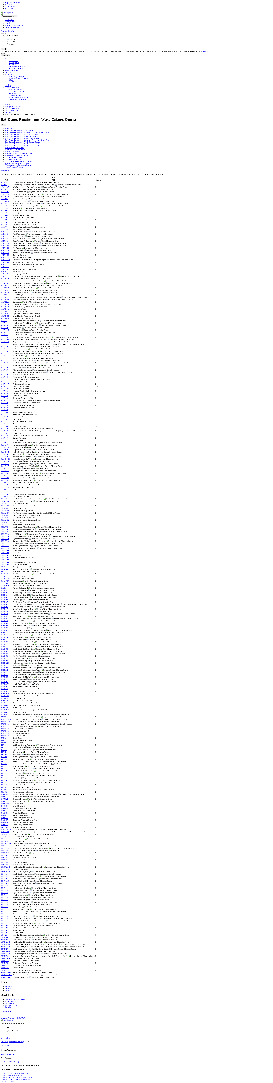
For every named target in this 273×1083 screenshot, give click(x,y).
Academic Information (17, 91)
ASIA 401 (4, 377)
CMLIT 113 (5, 546)
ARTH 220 (5, 302)
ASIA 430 (4, 417)
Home (7, 59)
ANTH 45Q (5, 246)
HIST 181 (4, 649)
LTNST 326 (5, 832)
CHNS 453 (5, 522)
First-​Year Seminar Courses (14, 148)
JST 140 (4, 764)
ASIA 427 (4, 414)
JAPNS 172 (5, 726)
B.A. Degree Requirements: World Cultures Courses (22, 142)
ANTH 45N (5, 243)
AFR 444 (4, 217)
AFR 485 (4, 229)
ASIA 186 (4, 367)
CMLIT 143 (5, 548)
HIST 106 (4, 604)
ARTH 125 (5, 292)
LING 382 (4, 827)
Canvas (7, 990)
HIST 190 (4, 658)
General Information (12, 88)
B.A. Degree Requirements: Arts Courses (19, 130)
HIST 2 (3, 588)
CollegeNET (9, 988)
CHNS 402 (5, 503)
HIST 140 (4, 618)
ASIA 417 (4, 400)
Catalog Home (10, 6)
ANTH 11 (4, 241)
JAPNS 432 (5, 740)
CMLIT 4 (4, 529)
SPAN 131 (5, 937)
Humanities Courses (12, 151)
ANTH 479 (5, 276)
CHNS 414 (5, 506)
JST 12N (4, 747)
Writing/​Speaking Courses (14, 167)
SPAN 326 (5, 956)
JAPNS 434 (5, 743)
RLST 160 (4, 916)
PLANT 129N (6, 843)
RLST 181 (4, 921)
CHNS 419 (5, 518)
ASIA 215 (4, 372)
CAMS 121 (5, 468)
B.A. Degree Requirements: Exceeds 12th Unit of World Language (27, 132)
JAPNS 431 (5, 738)
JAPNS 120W (6, 719)
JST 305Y (4, 785)
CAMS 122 (5, 471)
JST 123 (4, 761)
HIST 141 (4, 621)
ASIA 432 (4, 421)
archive (205, 51)
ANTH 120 (5, 248)
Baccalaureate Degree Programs (20, 76)
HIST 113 (4, 609)
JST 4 (3, 745)
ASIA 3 (4, 321)
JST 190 (4, 775)
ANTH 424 (5, 269)
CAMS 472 (5, 492)
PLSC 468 (4, 862)
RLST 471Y (5, 928)
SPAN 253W (5, 949)
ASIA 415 (4, 396)
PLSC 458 (4, 860)
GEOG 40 (4, 574)
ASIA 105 (4, 337)
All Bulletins (9, 20)
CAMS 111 (5, 461)
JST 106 (4, 750)
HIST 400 (4, 686)
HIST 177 (4, 642)
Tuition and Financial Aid (18, 99)
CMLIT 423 (5, 555)
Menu (3, 125)
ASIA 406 (4, 391)
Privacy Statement (11, 1001)
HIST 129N (5, 611)
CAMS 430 (5, 487)
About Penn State (15, 95)
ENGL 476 (5, 569)
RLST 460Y (5, 925)
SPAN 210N (5, 942)
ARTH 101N (5, 288)
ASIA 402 (4, 379)
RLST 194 (4, 923)
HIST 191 (4, 661)
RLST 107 (4, 895)
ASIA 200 (4, 370)
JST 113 (4, 757)
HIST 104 (4, 600)
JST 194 (4, 780)
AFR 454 (4, 224)
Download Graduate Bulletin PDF (12, 1075)
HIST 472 (4, 698)
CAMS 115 (5, 466)
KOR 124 (4, 801)
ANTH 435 (5, 271)
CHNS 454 (5, 525)
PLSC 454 (4, 857)
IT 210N (4, 714)
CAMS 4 (4, 443)
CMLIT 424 (5, 557)
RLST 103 (4, 888)
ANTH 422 (5, 264)
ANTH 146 (5, 253)
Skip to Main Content (12, 3)
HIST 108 (4, 607)
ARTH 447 (5, 314)
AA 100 (4, 182)
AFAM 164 (5, 192)
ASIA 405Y (5, 389)
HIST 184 (4, 654)
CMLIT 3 (4, 527)
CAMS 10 (4, 445)
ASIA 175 (4, 358)
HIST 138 (4, 616)
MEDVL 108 (5, 834)
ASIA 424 (4, 407)
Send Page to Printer (8, 1054)
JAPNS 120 (5, 717)
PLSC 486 (4, 865)
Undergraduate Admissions (18, 97)
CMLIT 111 (5, 543)
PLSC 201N (5, 848)
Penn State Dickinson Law (14, 25)
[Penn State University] (7, 12)
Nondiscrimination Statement (15, 999)
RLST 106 (4, 893)
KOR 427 (4, 820)
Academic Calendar (11, 70)
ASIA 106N (5, 339)
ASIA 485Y (5, 435)
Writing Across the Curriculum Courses (18, 165)
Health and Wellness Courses (15, 150)
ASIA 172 (4, 353)
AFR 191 (4, 199)
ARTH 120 (5, 290)
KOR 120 (4, 797)
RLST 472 (4, 930)
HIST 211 (4, 670)
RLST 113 (4, 902)
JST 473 (4, 792)
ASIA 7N (4, 325)
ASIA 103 (4, 332)
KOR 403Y (5, 804)
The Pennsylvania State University (12, 1042)
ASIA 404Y (5, 384)
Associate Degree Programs (18, 78)
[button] (5, 170)
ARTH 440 (5, 309)
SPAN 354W (5, 958)
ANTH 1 (4, 232)
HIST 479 (4, 703)
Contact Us (7, 1011)
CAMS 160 (5, 478)
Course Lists (9, 112)
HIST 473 (4, 700)
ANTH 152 (5, 255)
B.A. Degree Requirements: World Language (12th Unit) (24, 144)
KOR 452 (4, 825)
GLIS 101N (5, 581)
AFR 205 (4, 206)
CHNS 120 (5, 499)
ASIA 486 (4, 438)
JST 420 (4, 787)
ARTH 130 (5, 295)
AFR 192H (5, 201)
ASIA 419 (4, 405)
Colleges (8, 86)
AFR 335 (4, 208)
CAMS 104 (5, 454)
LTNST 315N (6, 829)
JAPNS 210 (5, 729)
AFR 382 (4, 213)
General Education (15, 93)
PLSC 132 (4, 846)
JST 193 (4, 778)
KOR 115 (4, 794)
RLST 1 (4, 874)
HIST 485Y (5, 710)
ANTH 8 (4, 236)
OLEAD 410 (5, 836)
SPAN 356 (5, 963)
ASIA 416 (4, 398)
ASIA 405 (4, 386)
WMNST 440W (6, 977)
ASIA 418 (4, 403)
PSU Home (9, 8)
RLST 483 (4, 932)
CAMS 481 (5, 494)
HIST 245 (4, 675)
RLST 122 (4, 909)
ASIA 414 (4, 393)
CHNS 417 (5, 513)
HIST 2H (4, 590)
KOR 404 (4, 806)
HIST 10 (4, 593)
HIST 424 (4, 689)
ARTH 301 (5, 304)
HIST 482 (4, 705)
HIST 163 (4, 625)
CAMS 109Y (5, 459)
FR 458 (3, 571)
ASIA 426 (4, 412)
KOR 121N (5, 799)
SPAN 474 (5, 968)
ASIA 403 (4, 382)
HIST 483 (4, 707)
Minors (11, 80)
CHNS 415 (5, 508)
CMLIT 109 (5, 541)
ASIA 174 (4, 356)
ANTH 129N (5, 250)
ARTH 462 (5, 318)
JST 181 (4, 771)
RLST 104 (4, 890)
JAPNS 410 (5, 733)
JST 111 (4, 752)
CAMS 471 (5, 489)
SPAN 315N (5, 954)
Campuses (8, 84)
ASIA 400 (4, 375)
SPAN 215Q (5, 947)
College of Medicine (12, 27)
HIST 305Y (5, 684)
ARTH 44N (5, 285)
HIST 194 (4, 668)
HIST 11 (4, 595)
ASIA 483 (4, 433)
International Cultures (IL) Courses (17, 155)
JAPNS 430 (5, 736)
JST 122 (4, 759)
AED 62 (4, 185)
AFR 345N (5, 210)
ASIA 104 (4, 335)
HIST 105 (4, 602)
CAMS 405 (5, 485)
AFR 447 (4, 222)
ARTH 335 (5, 307)
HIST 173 (4, 635)
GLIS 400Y (5, 586)
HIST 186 (4, 656)
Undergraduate (10, 22)
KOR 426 (4, 818)
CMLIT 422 (5, 553)
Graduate (8, 24)
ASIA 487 (4, 440)
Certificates (13, 82)
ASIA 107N (5, 342)
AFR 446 (4, 220)
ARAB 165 (5, 283)
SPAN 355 (5, 961)
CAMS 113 (5, 464)
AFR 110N (5, 196)
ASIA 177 (4, 360)
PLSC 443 (4, 855)
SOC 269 (4, 935)
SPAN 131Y (5, 940)
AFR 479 (4, 227)
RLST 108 (4, 897)
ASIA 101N (5, 330)
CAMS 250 (5, 482)
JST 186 (4, 773)
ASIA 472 (4, 431)
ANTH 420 (5, 262)
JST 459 (4, 789)
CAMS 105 (5, 457)
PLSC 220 (4, 850)
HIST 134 (4, 614)
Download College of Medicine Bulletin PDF (16, 1079)
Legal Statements (11, 1005)
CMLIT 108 (5, 539)
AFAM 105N (5, 187)
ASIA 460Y (5, 428)
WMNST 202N (6, 975)
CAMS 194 (5, 480)
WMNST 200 (6, 972)
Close (7, 1081)
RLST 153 (4, 914)
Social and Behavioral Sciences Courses (18, 161)
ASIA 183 (4, 365)
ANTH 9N (5, 239)
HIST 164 (4, 628)
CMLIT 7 (4, 532)
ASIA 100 (4, 328)
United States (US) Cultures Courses (17, 163)
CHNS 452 (5, 520)
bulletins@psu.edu (7, 1038)
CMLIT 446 (5, 562)
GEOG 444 (5, 578)
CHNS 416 (5, 511)
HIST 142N (5, 623)
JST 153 (4, 766)
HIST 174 (4, 637)
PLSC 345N (5, 853)
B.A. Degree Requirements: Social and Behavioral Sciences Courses (28, 140)
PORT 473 (5, 869)
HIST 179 (4, 646)
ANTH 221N (5, 260)
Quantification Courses (13, 159)
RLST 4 (4, 879)
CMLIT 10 (5, 534)
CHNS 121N (5, 501)
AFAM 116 (5, 189)
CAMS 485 (5, 496)
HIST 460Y (5, 693)
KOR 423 (4, 811)
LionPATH (9, 986)
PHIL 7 (3, 839)
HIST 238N (5, 672)
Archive (8, 101)
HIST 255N (5, 679)
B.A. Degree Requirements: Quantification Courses (22, 138)
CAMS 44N (5, 452)
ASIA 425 (4, 410)
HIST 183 (4, 651)
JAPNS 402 (5, 731)
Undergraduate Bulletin (13, 107)
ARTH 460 (5, 316)
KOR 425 (4, 815)
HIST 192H (5, 663)
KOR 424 (4, 813)
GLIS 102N (5, 583)
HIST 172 (4, 632)
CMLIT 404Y (6, 550)
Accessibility (9, 1003)
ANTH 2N (5, 234)
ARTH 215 (5, 300)
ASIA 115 (4, 344)
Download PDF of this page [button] (10, 1062)
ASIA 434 (4, 424)
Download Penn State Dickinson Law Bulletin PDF (18, 1077)
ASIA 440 (4, 426)
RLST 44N (5, 883)
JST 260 (4, 782)
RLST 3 (4, 876)
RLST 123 (4, 911)
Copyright (8, 1007)
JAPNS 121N (6, 721)
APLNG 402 (5, 278)
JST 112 (4, 754)
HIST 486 (4, 712)
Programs (8, 74)
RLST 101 (4, 886)
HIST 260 (4, 682)
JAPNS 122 (5, 724)
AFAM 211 (5, 194)
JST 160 (4, 768)
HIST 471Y (5, 696)
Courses (8, 72)
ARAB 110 (5, 281)
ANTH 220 (5, 257)
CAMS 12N (5, 447)
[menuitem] (138, 20)
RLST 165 (4, 918)
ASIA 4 (4, 323)
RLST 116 (4, 904)
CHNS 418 (5, 515)
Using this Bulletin (15, 89)
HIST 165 (4, 630)
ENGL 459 (5, 567)
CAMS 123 (5, 473)
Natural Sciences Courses (13, 157)
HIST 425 (4, 691)
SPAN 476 (5, 970)
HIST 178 (4, 644)
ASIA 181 (4, 363)
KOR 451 (4, 822)
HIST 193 (4, 665)
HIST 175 (4, 639)
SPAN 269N (5, 951)
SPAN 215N (5, 944)
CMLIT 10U (5, 536)
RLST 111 (4, 900)
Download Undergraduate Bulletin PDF (14, 1073)
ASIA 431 (4, 419)
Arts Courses (9, 128)
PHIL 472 (4, 841)
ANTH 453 (5, 274)
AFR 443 (4, 215)
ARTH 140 (5, 297)
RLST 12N (5, 881)
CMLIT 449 (5, 564)
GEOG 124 (5, 576)
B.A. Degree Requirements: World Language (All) (22, 146)
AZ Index (8, 4)
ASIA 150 (4, 351)
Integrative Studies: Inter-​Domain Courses (19, 153)
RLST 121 (4, 907)
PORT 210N (5, 867)
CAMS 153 (5, 475)
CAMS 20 (4, 450)
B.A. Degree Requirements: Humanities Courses (21, 134)
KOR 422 (4, 808)
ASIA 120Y (5, 346)
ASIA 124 (4, 349)
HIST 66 (4, 597)
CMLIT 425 (5, 560)
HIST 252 (4, 677)
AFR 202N (5, 203)
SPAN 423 (5, 965)
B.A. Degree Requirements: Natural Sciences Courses (23, 136)
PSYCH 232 (5, 872)
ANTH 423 (5, 267)
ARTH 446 (5, 311)
